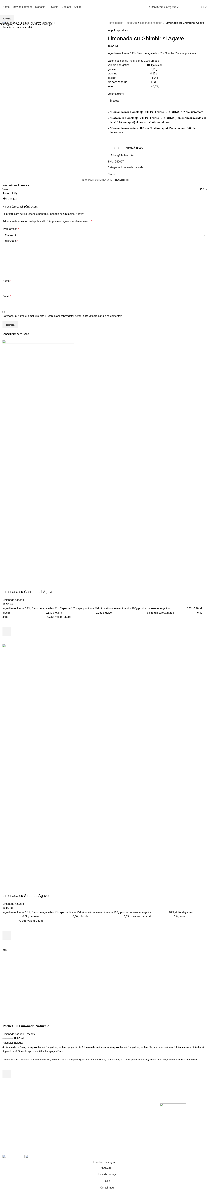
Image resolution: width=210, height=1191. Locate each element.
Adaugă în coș (134, 148)
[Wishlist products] (189, 7)
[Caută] (183, 7)
